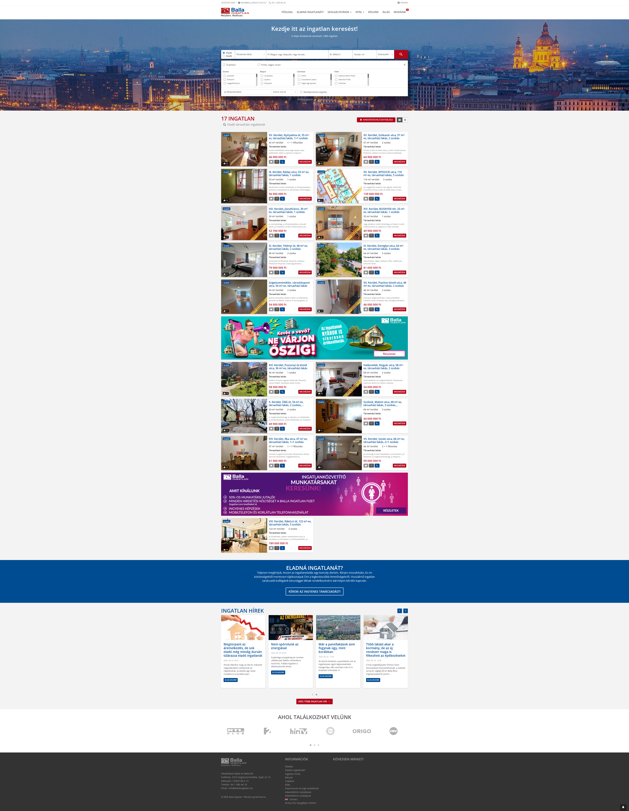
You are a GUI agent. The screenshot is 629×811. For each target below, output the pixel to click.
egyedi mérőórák (394, 187)
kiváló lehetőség (382, 224)
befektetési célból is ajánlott (281, 153)
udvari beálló (274, 383)
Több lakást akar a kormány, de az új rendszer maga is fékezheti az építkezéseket (343, 650)
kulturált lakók (369, 263)
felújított (292, 261)
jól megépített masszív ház (374, 187)
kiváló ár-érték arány (378, 150)
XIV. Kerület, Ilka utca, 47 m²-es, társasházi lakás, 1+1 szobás (288, 440)
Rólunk (373, 12)
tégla (377, 261)
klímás (366, 150)
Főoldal (287, 12)
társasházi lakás (287, 383)
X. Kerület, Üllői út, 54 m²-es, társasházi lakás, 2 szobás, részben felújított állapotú (286, 405)
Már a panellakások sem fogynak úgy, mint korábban (294, 648)
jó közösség (368, 454)
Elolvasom (236, 672)
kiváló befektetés (292, 420)
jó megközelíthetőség (278, 417)
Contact (293, 799)
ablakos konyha (379, 153)
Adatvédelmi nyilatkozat (298, 792)
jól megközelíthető (384, 380)
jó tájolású (292, 417)
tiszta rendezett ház (379, 300)
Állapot (263, 71)
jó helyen (394, 224)
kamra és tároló (370, 383)
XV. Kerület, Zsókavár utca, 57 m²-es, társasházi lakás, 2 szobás (384, 136)
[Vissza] (399, 611)
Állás (386, 12)
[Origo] (362, 731)
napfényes (397, 261)
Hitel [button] (359, 12)
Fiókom (402, 2)
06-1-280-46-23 (277, 2)
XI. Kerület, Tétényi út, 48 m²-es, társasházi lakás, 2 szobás (288, 247)
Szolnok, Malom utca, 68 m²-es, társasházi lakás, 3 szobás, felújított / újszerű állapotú (382, 405)
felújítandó (273, 187)
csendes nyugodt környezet (280, 454)
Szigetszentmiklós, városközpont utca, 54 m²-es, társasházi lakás (289, 284)
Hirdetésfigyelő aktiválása (377, 119)
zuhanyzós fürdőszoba (278, 261)
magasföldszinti (292, 456)
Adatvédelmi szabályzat (298, 795)
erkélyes (300, 261)
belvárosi (272, 190)
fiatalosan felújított (277, 263)
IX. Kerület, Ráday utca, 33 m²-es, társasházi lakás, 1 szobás (289, 173)
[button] (404, 65)
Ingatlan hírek (242, 610)
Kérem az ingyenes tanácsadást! (315, 591)
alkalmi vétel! (289, 298)
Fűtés (336, 71)
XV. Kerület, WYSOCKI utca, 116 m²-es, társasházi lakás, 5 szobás (383, 173)
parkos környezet (276, 298)
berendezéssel (369, 380)
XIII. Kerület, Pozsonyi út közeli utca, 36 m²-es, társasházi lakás (288, 366)
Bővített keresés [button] (305, 99)
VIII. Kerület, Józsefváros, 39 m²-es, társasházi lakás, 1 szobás (288, 210)
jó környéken (395, 454)
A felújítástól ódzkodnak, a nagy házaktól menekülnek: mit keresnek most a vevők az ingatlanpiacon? (391, 651)
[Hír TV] (299, 731)
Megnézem (305, 161)
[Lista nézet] (405, 119)
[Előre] (405, 611)
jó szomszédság (275, 224)
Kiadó (229, 55)
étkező (306, 454)
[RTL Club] (235, 731)
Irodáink (401, 11)
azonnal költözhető (277, 456)
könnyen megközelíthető (374, 298)
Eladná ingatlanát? (310, 12)
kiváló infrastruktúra (396, 150)
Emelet (226, 71)
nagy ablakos (369, 224)
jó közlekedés (303, 417)
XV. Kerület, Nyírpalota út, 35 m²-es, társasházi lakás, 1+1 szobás (289, 136)
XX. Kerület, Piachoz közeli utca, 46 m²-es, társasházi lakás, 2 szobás (384, 284)
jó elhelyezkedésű (302, 187)
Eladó (229, 52)
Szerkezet (301, 71)
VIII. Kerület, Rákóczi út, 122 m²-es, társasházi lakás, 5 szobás (290, 523)
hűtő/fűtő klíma (370, 190)
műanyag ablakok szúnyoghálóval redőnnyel (285, 264)
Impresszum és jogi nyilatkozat (302, 788)
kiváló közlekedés (276, 150)
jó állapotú (380, 226)
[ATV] (393, 731)
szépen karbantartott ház (291, 536)
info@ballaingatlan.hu (252, 2)
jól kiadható (279, 226)
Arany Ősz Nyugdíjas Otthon (300, 802)
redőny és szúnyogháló (295, 300)
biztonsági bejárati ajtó (294, 150)
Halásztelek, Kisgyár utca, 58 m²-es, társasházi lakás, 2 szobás (383, 366)
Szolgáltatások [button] (339, 12)
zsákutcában (368, 261)
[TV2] (267, 731)
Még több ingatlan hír (313, 701)
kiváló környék (392, 226)
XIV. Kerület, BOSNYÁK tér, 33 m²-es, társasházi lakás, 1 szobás (384, 210)
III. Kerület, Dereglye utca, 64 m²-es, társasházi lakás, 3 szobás (383, 247)
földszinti (367, 153)
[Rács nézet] (399, 119)
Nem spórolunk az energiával (242, 646)
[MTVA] (330, 731)
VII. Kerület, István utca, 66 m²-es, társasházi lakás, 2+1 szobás (384, 440)
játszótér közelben (276, 300)
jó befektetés (301, 298)
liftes (390, 261)
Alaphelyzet (324, 99)
